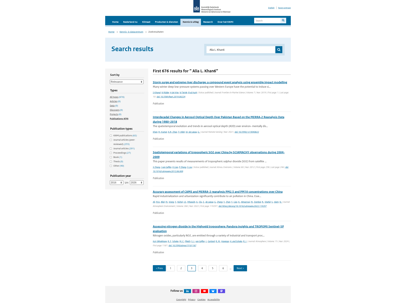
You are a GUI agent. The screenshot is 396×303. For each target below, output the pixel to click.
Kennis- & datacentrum (131, 31)
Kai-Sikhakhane (160, 241)
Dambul (257, 201)
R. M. (218, 241)
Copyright (181, 299)
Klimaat (146, 21)
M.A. (158, 201)
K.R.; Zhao (172, 131)
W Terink (183, 92)
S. (272, 201)
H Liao (175, 167)
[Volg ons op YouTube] (204, 291)
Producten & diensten (166, 21)
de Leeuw (209, 201)
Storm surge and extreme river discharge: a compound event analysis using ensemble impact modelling (220, 82)
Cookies (201, 299)
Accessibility (213, 299)
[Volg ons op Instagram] (196, 291)
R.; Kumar (162, 131)
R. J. (245, 241)
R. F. (169, 241)
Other (118, 165)
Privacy (191, 299)
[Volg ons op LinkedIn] (187, 291)
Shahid (268, 201)
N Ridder (165, 92)
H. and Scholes (236, 241)
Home (115, 21)
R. (263, 201)
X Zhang (156, 167)
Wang (171, 201)
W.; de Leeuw (191, 131)
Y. (175, 201)
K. (239, 201)
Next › (240, 268)
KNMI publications (125, 135)
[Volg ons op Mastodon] (221, 291)
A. (197, 201)
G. (199, 131)
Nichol (180, 201)
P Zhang (182, 167)
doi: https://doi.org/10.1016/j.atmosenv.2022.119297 (243, 206)
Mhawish (191, 201)
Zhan (228, 201)
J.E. (185, 201)
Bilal (163, 201)
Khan (155, 131)
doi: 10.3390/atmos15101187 (182, 245)
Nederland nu (130, 21)
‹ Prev (159, 268)
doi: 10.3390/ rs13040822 (247, 131)
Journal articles (124, 148)
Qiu (200, 201)
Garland (211, 241)
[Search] (283, 20)
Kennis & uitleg (191, 21)
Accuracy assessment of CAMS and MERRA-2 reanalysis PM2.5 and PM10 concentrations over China (218, 191)
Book (117, 157)
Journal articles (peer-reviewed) (124, 142)
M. (167, 201)
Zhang (220, 201)
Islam (276, 201)
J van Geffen (166, 167)
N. (281, 201)
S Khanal (157, 92)
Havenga (225, 241)
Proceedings (122, 152)
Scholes (175, 241)
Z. (203, 201)
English (271, 7)
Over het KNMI (225, 21)
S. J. (193, 241)
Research (208, 21)
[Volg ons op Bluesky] (213, 291)
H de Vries (174, 92)
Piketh (187, 241)
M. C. (181, 241)
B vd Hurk (192, 92)
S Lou (189, 167)
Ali (154, 201)
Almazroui (245, 201)
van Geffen (200, 241)
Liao (235, 201)
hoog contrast (284, 7)
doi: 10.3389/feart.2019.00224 (171, 96)
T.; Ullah (181, 131)
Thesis (118, 161)
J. (206, 241)
